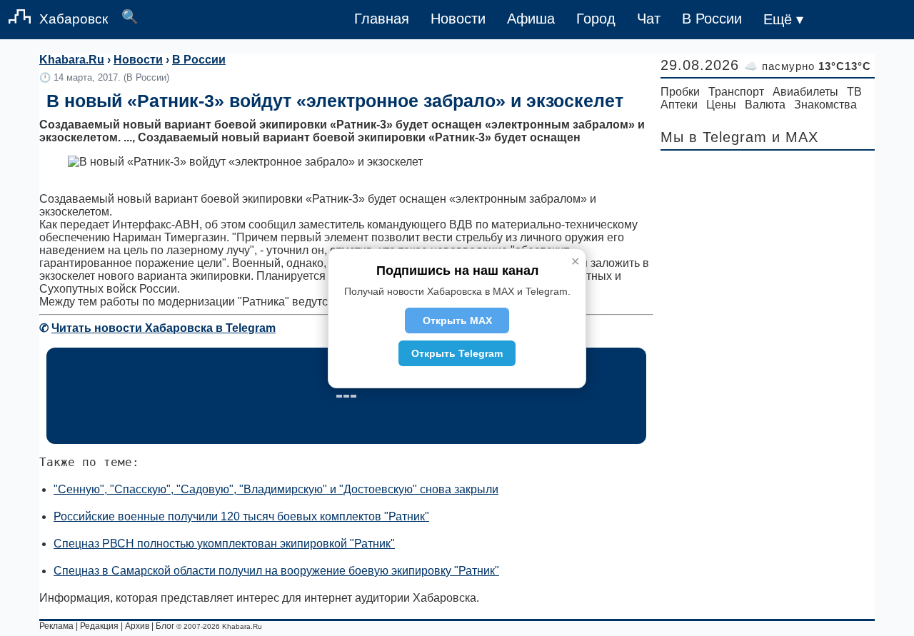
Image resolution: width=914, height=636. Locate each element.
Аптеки (679, 105)
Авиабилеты (805, 92)
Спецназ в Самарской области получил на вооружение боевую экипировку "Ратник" (276, 571)
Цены (721, 105)
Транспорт (736, 92)
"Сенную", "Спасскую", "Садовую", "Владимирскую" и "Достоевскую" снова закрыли (276, 489)
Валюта (765, 105)
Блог (165, 626)
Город (596, 18)
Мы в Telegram (714, 137)
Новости (458, 18)
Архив (137, 626)
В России (712, 18)
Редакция (99, 626)
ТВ (854, 92)
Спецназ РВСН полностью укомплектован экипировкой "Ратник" (224, 543)
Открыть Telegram (457, 353)
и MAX (795, 137)
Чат (649, 18)
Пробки (680, 92)
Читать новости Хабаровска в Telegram (163, 328)
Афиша (531, 18)
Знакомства (825, 105)
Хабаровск (73, 18)
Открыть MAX (457, 320)
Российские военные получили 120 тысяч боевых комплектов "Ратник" (241, 516)
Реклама (56, 626)
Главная (381, 18)
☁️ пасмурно (807, 66)
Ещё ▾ (783, 19)
